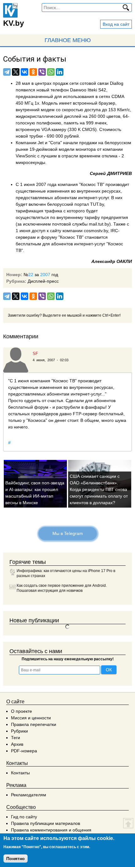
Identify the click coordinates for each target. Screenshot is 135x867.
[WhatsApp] (51, 72)
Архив (17, 744)
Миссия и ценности (31, 717)
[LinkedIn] (59, 72)
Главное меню (68, 40)
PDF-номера (24, 750)
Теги (15, 737)
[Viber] (42, 72)
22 (30, 274)
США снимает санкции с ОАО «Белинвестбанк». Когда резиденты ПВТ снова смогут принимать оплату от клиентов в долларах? (99, 489)
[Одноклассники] (33, 72)
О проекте (21, 711)
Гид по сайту (24, 816)
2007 (45, 274)
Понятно (15, 858)
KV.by (13, 23)
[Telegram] (7, 72)
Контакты (20, 772)
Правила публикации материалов (45, 823)
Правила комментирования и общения (51, 829)
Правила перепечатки (33, 724)
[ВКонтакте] (24, 72)
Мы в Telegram (67, 533)
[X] (15, 72)
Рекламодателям (28, 794)
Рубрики (19, 730)
